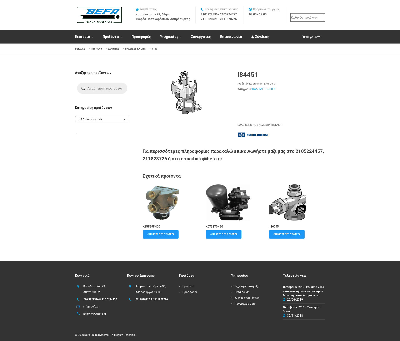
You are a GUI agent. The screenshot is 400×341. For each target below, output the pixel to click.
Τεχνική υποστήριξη (247, 286)
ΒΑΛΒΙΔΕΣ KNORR (263, 89)
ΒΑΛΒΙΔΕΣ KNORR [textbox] (101, 119)
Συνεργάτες (201, 36)
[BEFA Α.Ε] (99, 8)
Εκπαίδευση (242, 292)
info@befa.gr (91, 306)
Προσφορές (141, 36)
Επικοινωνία (231, 36)
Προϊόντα (111, 36)
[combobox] (102, 119)
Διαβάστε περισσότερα (160, 234)
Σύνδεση (261, 36)
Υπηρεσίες (169, 36)
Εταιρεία (82, 36)
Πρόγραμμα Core (245, 303)
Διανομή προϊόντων (247, 297)
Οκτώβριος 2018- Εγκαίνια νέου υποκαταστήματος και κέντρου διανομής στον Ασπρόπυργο (303, 291)
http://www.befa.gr (94, 313)
